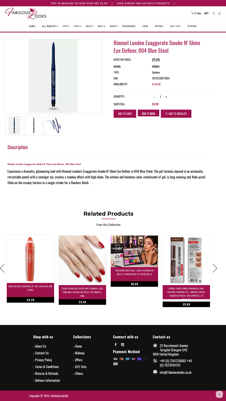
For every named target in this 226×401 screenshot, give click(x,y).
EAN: (116, 78)
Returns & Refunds (46, 373)
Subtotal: (119, 104)
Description (18, 147)
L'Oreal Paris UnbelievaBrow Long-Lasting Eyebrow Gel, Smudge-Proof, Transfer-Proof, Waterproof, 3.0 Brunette (186, 293)
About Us (40, 346)
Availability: (120, 84)
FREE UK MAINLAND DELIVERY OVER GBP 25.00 (79, 3)
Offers (79, 359)
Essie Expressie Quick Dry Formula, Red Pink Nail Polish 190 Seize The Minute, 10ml (82, 292)
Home (78, 346)
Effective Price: (122, 60)
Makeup (80, 352)
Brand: (117, 66)
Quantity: (119, 96)
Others (79, 373)
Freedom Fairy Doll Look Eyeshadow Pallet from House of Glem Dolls (134, 272)
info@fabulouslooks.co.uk (175, 372)
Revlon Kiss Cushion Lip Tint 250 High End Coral (30, 288)
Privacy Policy (43, 359)
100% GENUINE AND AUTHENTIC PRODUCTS (143, 3)
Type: (116, 72)
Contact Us (42, 352)
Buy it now (148, 114)
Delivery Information (47, 380)
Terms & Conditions (47, 366)
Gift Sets (81, 366)
